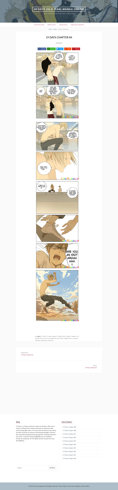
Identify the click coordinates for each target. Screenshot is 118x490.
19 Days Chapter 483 (69, 448)
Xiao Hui (50, 340)
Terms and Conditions (77, 24)
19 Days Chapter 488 (69, 430)
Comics (55, 29)
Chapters (73, 336)
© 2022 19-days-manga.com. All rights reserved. (42, 486)
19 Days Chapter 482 (69, 451)
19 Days (43, 336)
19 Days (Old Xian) (39, 24)
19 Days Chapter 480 (69, 458)
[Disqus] (59, 390)
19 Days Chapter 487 (69, 434)
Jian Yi (47, 338)
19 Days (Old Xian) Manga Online (59, 9)
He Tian (42, 338)
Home (50, 29)
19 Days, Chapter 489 (69, 427)
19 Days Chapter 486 (69, 437)
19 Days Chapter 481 (69, 455)
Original (66, 338)
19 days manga (51, 336)
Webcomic (44, 340)
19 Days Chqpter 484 (69, 444)
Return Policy (63, 24)
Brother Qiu (61, 336)
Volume (75, 338)
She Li (71, 338)
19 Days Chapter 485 (69, 441)
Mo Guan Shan (58, 338)
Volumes (37, 340)
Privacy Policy (51, 24)
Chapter (68, 336)
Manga (51, 338)
